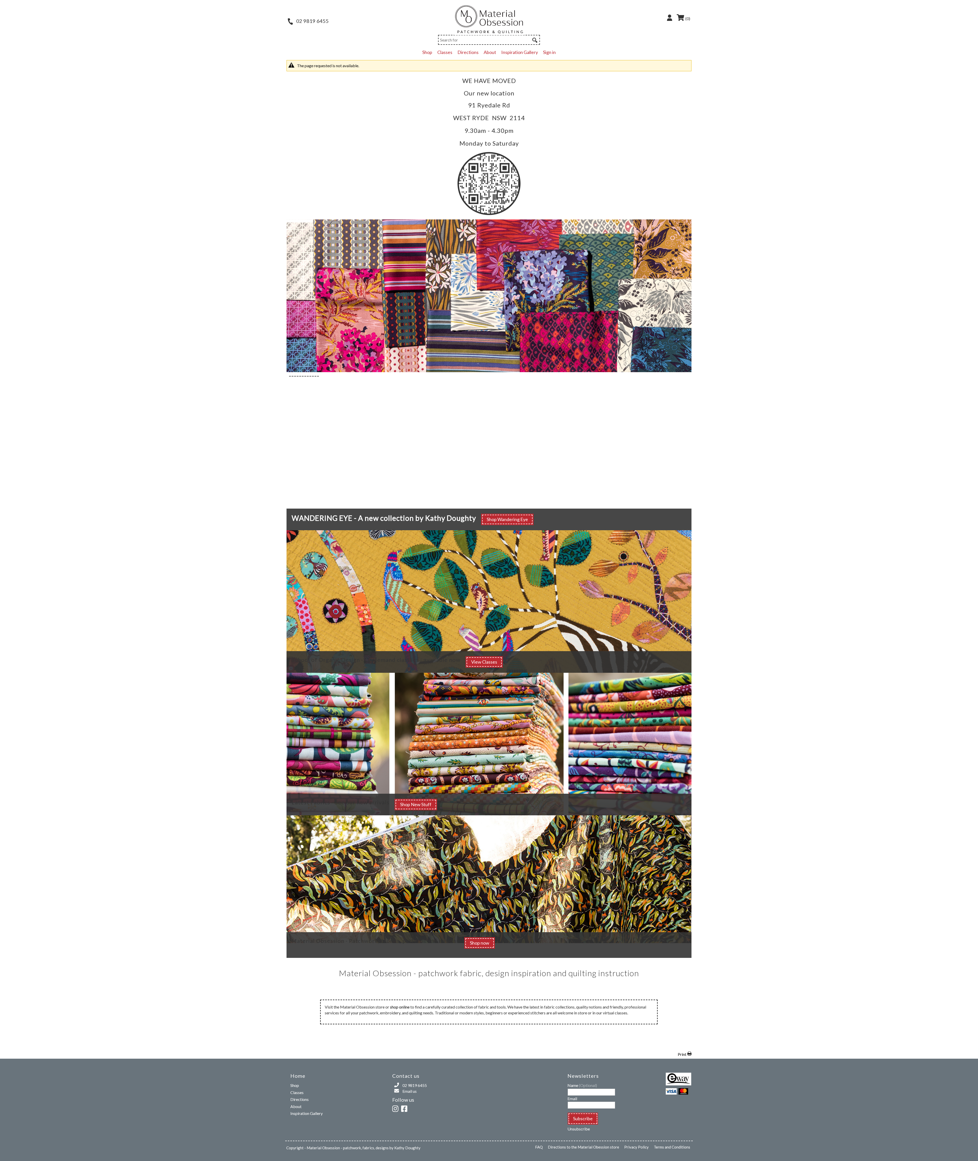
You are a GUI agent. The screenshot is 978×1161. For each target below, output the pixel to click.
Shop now (479, 943)
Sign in (549, 52)
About (490, 52)
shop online (400, 1006)
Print (682, 1054)
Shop (427, 52)
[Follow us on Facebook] (405, 1108)
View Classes (484, 662)
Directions (468, 52)
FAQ (539, 1147)
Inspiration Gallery (519, 52)
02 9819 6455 (312, 21)
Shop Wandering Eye (507, 519)
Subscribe (583, 1118)
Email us (409, 1091)
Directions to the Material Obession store (583, 1147)
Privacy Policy (636, 1147)
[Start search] (534, 39)
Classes (444, 52)
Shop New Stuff (415, 804)
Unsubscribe (578, 1128)
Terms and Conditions (672, 1147)
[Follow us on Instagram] (396, 1108)
